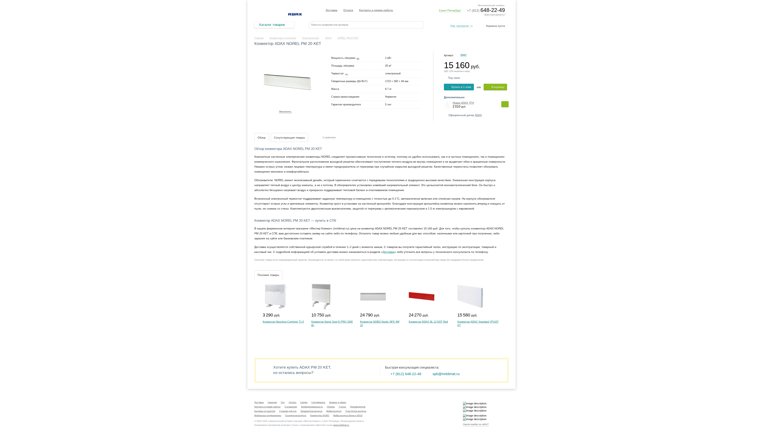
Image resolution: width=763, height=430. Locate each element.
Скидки (303, 402)
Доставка (331, 10)
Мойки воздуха (333, 411)
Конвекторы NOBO (319, 415)
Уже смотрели (459, 25)
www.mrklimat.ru (341, 425)
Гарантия (272, 402)
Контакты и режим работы (376, 10)
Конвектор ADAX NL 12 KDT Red (428, 321)
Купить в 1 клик (461, 86)
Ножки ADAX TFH (463, 102)
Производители (357, 407)
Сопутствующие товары (289, 137)
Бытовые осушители (264, 411)
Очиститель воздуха (355, 411)
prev (257, 81)
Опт (283, 402)
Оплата (348, 10)
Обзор (262, 137)
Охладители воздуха (295, 415)
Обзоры (331, 407)
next (317, 81)
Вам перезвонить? (494, 14)
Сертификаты (318, 402)
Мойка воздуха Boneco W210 (347, 415)
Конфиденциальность (312, 407)
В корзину (498, 86)
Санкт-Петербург (450, 10)
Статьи (342, 407)
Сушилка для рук (287, 411)
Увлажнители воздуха (311, 411)
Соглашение (291, 407)
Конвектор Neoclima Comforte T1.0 (283, 321)
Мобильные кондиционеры (267, 415)
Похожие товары (268, 275)
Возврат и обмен (337, 402)
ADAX (478, 115)
